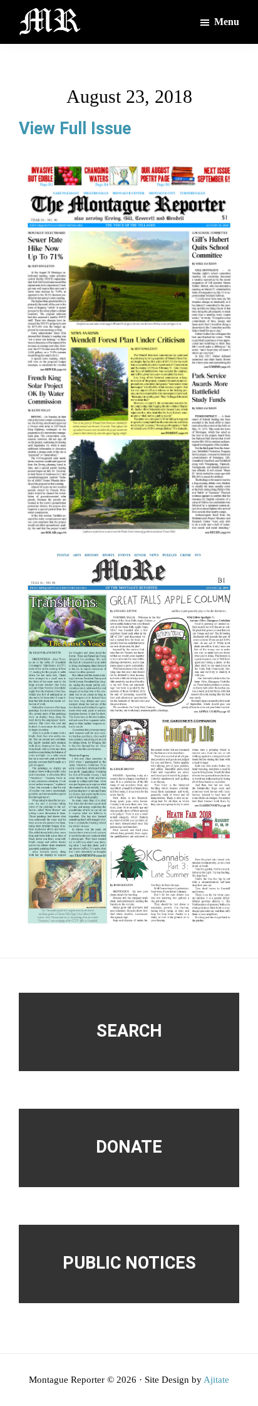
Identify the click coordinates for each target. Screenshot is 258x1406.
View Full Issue (75, 129)
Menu (226, 21)
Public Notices (129, 1263)
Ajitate (216, 1380)
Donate (129, 1147)
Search (129, 1031)
